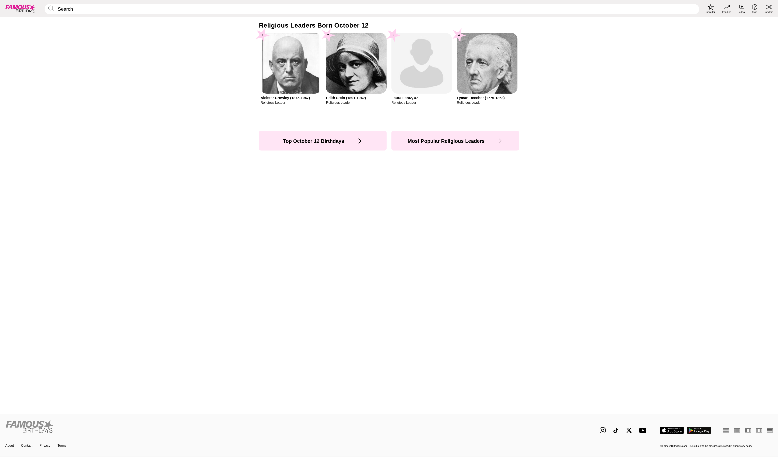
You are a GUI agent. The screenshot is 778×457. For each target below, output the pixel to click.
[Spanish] (726, 430)
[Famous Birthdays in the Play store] (699, 430)
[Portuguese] (737, 430)
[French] (748, 430)
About (9, 445)
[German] (770, 430)
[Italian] (759, 430)
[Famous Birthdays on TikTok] (616, 430)
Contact (26, 445)
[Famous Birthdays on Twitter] (629, 430)
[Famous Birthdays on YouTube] (643, 430)
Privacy (45, 445)
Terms (62, 445)
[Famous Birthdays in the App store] (672, 430)
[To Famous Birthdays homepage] (20, 8)
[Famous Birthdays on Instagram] (603, 430)
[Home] (196, 427)
